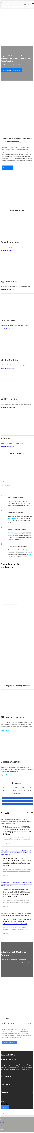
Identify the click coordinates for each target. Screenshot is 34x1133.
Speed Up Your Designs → (8, 250)
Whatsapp (2, 1122)
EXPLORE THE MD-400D (9, 1042)
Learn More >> (6, 843)
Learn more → (7, 167)
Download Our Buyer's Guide (11, 70)
